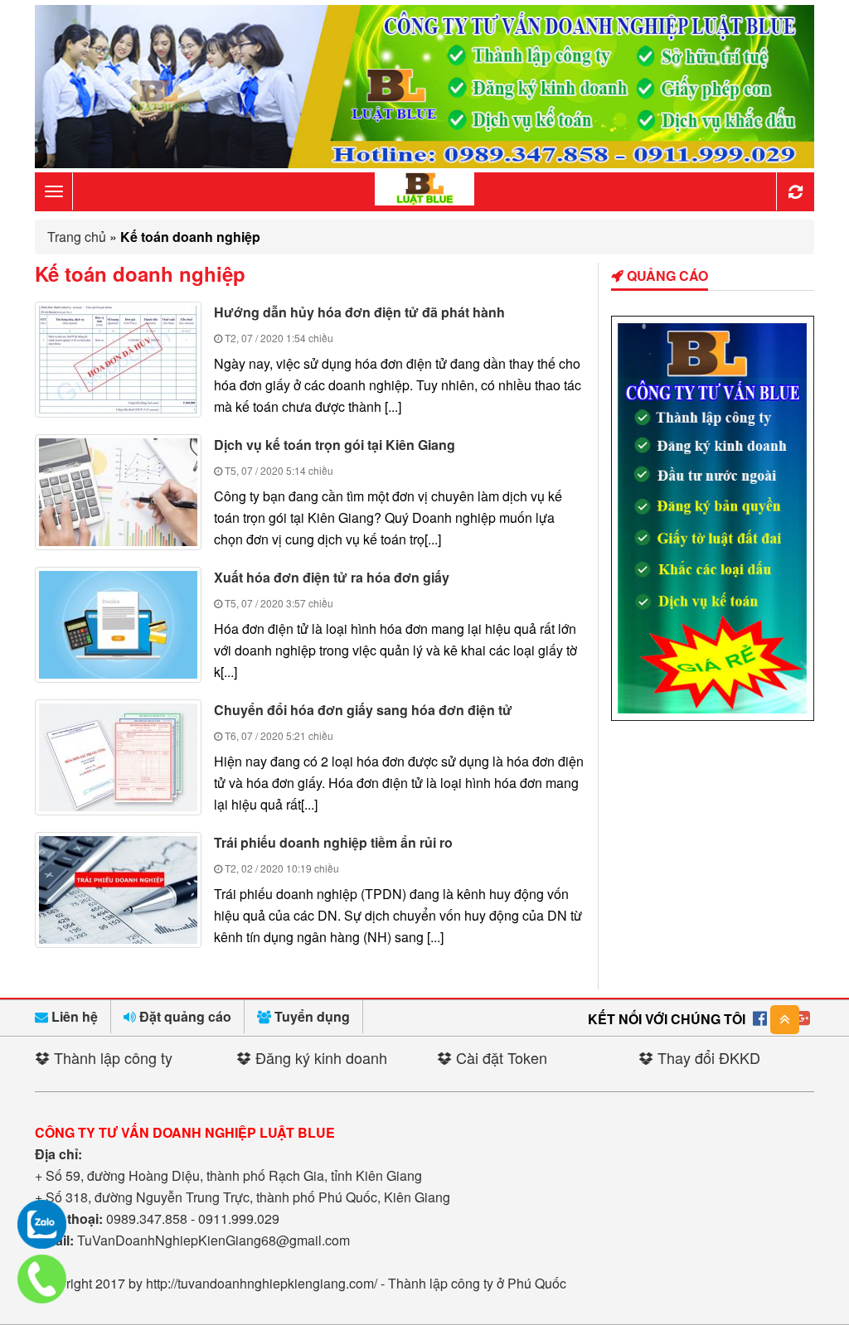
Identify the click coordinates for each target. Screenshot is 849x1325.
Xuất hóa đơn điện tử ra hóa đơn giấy (331, 577)
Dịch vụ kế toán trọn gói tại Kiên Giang (334, 444)
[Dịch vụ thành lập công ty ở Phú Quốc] (712, 715)
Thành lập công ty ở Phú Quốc (477, 1283)
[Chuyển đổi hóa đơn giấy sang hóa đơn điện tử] (118, 757)
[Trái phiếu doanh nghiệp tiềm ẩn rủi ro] (118, 890)
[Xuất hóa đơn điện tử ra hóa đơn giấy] (118, 625)
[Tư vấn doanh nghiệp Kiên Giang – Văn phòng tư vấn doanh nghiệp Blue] (424, 189)
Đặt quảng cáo (183, 1016)
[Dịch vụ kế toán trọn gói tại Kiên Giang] (118, 492)
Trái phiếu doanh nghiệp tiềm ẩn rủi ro (333, 842)
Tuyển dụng (310, 1016)
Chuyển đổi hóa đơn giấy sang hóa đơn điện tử (363, 709)
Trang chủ (76, 236)
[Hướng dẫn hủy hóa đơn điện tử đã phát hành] (118, 360)
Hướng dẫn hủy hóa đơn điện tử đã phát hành (359, 312)
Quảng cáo (665, 275)
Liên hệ (73, 1016)
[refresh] (795, 191)
